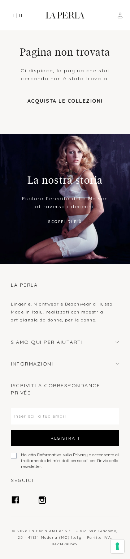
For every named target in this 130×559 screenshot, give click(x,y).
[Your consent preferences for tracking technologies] (117, 546)
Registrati (65, 438)
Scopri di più (65, 221)
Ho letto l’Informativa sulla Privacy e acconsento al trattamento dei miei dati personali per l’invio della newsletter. (70, 460)
